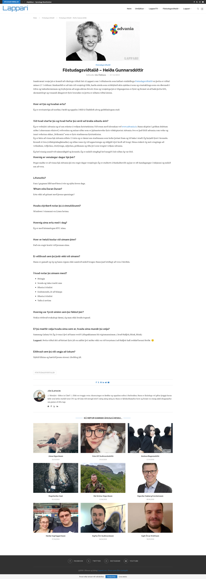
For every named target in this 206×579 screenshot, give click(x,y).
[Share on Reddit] (106, 382)
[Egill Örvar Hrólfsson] (150, 518)
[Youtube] (203, 2)
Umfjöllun (139, 9)
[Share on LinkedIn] (103, 382)
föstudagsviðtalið (45, 372)
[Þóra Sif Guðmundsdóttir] (103, 438)
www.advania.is (129, 126)
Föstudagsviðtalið (170, 9)
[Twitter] (197, 2)
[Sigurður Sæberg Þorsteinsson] (150, 478)
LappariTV (153, 9)
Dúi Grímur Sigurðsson (103, 496)
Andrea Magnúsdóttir (150, 456)
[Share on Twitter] (98, 382)
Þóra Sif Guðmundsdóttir (103, 456)
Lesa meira (123, 576)
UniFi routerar (32, 2)
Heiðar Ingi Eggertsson (55, 536)
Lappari (186, 9)
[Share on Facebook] (96, 382)
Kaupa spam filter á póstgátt (118, 570)
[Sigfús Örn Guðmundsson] (103, 518)
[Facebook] (194, 2)
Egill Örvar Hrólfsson (150, 536)
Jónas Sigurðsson (55, 456)
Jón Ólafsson (100, 75)
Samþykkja (111, 576)
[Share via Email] (108, 382)
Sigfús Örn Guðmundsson (103, 536)
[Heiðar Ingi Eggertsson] (55, 518)
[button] (22, 2)
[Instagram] (200, 2)
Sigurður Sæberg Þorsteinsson (150, 496)
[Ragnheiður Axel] (55, 478)
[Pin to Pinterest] (101, 382)
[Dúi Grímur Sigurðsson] (103, 478)
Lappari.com (102, 570)
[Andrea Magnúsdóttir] (150, 438)
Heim (129, 9)
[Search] (198, 8)
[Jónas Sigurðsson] (55, 438)
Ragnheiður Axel (56, 496)
